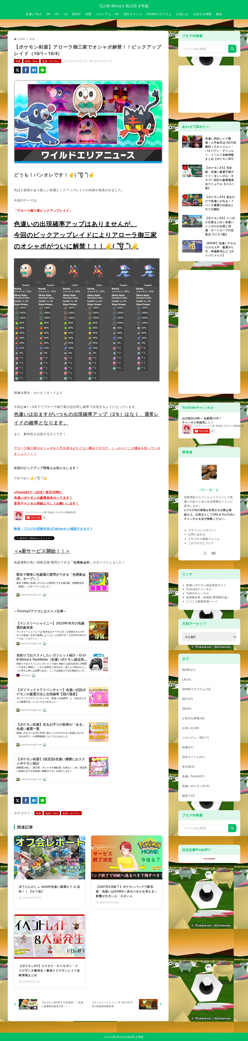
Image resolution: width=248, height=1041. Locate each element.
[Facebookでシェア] (25, 70)
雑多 (188, 795)
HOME (21, 38)
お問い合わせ (196, 534)
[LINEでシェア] (42, 70)
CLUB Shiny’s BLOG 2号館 (124, 6)
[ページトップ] (239, 1032)
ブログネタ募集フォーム (204, 539)
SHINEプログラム (196, 689)
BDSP (188, 670)
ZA (187, 708)
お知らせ (190, 728)
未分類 (188, 766)
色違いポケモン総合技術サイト (206, 585)
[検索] (232, 49)
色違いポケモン (51, 61)
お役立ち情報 (193, 718)
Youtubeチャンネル (199, 589)
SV (187, 699)
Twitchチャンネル (197, 593)
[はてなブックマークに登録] (34, 70)
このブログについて (201, 543)
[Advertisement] (211, 88)
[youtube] (213, 553)
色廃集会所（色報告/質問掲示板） (208, 597)
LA (186, 679)
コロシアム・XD (195, 737)
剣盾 (32, 38)
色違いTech (31, 61)
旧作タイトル (193, 757)
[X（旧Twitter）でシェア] (17, 70)
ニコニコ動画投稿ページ (202, 601)
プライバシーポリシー (202, 530)
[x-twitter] (205, 553)
